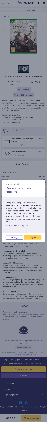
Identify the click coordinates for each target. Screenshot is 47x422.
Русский (16, 184)
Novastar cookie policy (18, 226)
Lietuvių (9, 184)
